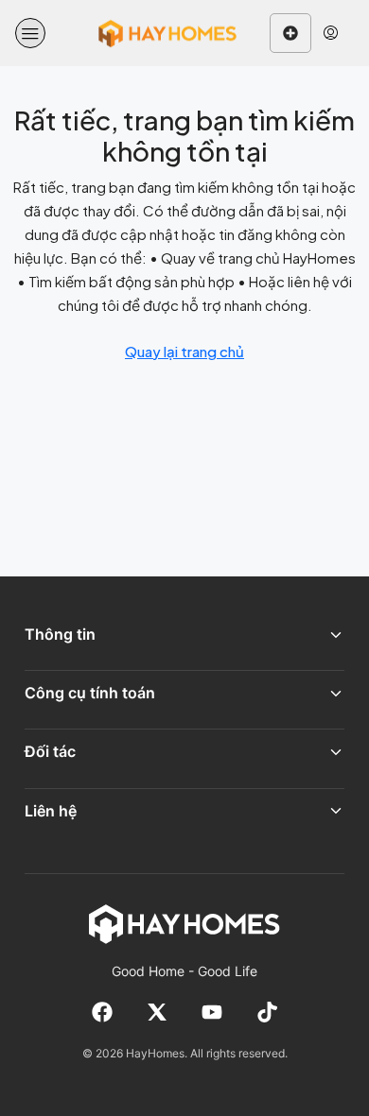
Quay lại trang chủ (184, 351)
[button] (30, 33)
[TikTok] (267, 1012)
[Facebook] (102, 1012)
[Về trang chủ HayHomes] (184, 923)
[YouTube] (212, 1012)
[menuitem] (330, 33)
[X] (157, 1012)
